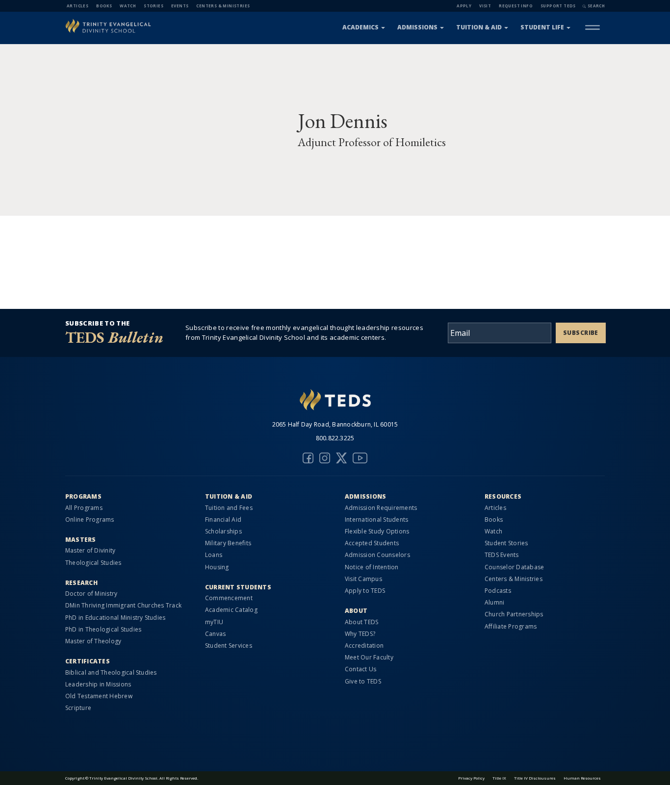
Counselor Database (514, 567)
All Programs (84, 508)
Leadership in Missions (98, 684)
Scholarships (223, 531)
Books (104, 5)
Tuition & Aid (479, 27)
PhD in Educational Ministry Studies (115, 617)
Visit (485, 5)
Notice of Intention (372, 567)
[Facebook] (308, 458)
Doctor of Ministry (91, 593)
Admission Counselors (377, 555)
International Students (376, 519)
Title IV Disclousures (535, 778)
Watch (128, 5)
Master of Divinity (90, 550)
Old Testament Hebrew (98, 696)
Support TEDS (558, 5)
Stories (153, 5)
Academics (360, 27)
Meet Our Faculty (369, 657)
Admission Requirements (381, 508)
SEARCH (596, 5)
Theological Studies (93, 562)
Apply (464, 5)
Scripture (78, 708)
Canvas (215, 634)
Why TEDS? (360, 634)
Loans (213, 555)
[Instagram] (324, 458)
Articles (77, 5)
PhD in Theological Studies (103, 629)
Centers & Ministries (223, 5)
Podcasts (498, 590)
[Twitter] (341, 458)
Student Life (542, 27)
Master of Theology (93, 641)
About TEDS (361, 622)
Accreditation (364, 645)
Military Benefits (228, 543)
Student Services (228, 645)
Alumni (494, 602)
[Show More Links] (592, 27)
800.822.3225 (335, 438)
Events (179, 5)
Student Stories (506, 543)
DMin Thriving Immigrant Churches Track (123, 605)
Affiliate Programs (511, 626)
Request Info (516, 5)
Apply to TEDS (365, 590)
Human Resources (582, 778)
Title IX (499, 778)
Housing (217, 567)
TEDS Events (502, 555)
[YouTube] (360, 458)
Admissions (417, 27)
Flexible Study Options (377, 531)
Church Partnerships (514, 614)
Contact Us (360, 669)
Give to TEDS (363, 681)
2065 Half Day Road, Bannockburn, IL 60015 (335, 424)
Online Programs (89, 519)
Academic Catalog (231, 610)
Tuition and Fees (229, 508)
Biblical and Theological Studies (111, 672)
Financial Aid (223, 519)
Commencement (229, 598)
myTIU (214, 622)
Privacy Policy (471, 778)
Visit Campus (363, 579)
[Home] (108, 27)
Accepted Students (372, 543)
